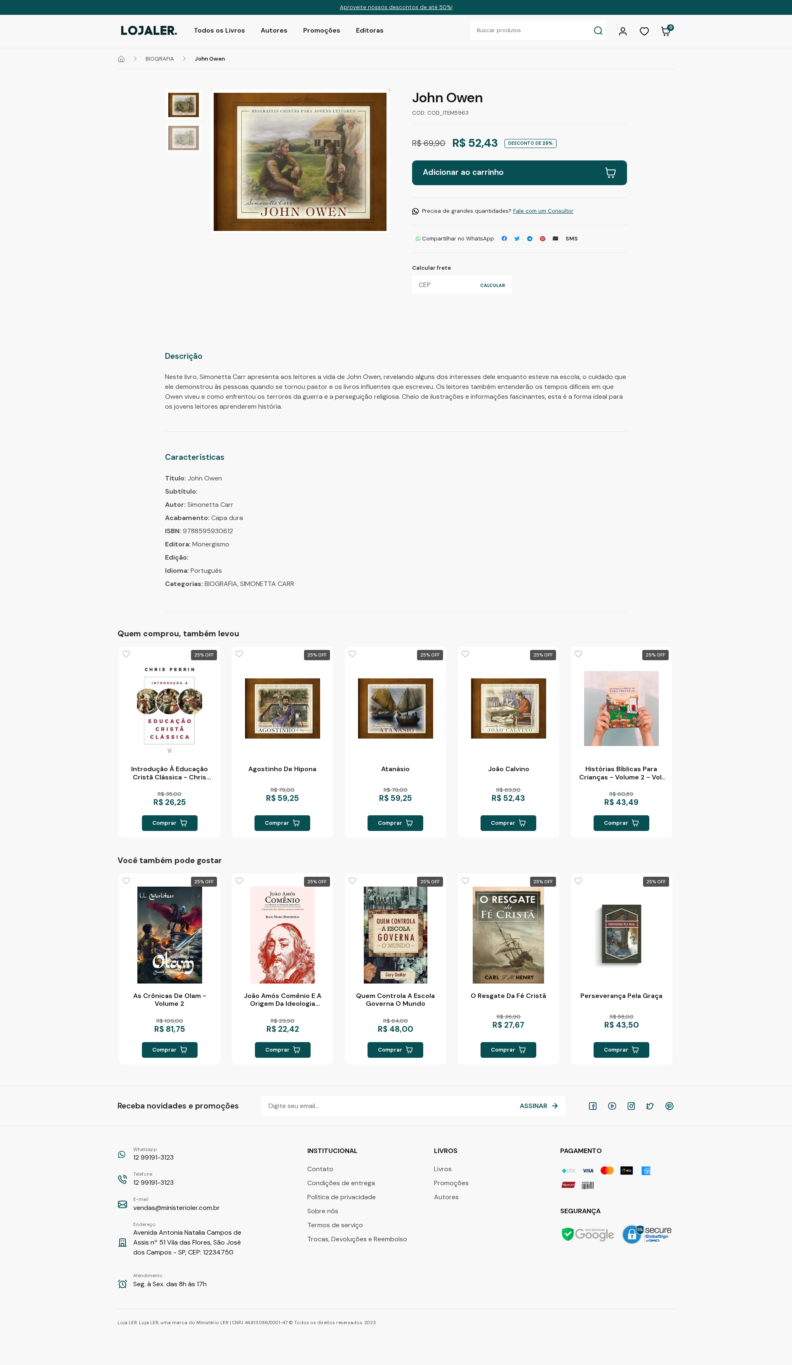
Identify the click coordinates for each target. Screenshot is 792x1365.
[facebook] (593, 1106)
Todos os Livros (219, 30)
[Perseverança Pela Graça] (622, 935)
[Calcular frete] (493, 284)
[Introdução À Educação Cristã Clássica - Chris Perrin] (169, 708)
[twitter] (650, 1106)
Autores (274, 30)
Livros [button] (446, 1150)
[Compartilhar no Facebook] (504, 239)
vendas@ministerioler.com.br (176, 1204)
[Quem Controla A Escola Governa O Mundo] (395, 935)
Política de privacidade (341, 1197)
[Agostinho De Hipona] (282, 708)
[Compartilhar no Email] (555, 239)
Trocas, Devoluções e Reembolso (357, 1239)
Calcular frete (431, 267)
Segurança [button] (581, 1211)
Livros (443, 1169)
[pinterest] (669, 1106)
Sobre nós (322, 1211)
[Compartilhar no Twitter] (517, 239)
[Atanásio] (395, 708)
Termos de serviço (335, 1225)
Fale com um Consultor (543, 210)
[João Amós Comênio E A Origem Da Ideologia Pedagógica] (282, 935)
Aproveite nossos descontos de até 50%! (396, 7)
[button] (624, 30)
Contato (320, 1169)
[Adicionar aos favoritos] (126, 654)
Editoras (370, 30)
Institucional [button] (333, 1150)
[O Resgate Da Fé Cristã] (508, 935)
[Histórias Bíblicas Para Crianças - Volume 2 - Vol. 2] (622, 708)
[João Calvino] (508, 708)
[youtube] (612, 1106)
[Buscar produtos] (598, 30)
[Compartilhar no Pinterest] (542, 239)
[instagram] (631, 1106)
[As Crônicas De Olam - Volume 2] (169, 935)
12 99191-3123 (153, 1154)
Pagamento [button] (581, 1150)
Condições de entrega (341, 1183)
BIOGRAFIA (160, 58)
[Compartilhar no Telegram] (529, 239)
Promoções (321, 30)
